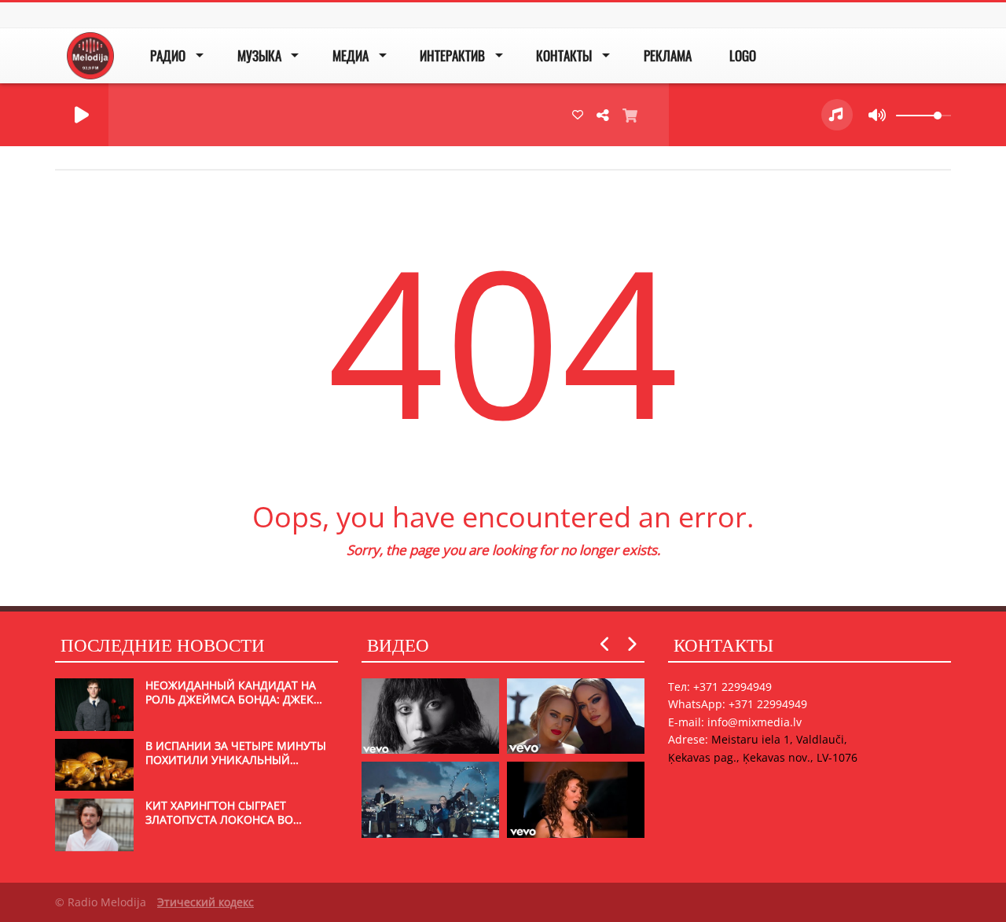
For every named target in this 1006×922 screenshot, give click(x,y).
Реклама (668, 55)
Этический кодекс (205, 901)
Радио (167, 55)
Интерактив (452, 55)
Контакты (564, 55)
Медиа (350, 55)
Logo (742, 55)
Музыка (259, 55)
